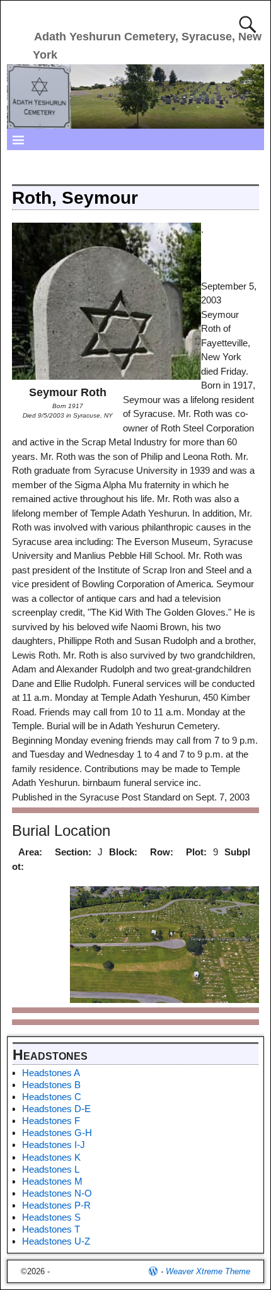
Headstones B (51, 1084)
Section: (73, 852)
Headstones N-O (57, 1193)
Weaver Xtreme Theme (208, 1271)
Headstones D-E (56, 1108)
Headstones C (51, 1096)
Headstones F (51, 1120)
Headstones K (51, 1157)
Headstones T (51, 1229)
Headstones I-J (53, 1144)
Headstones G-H (57, 1132)
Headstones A (51, 1072)
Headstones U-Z (56, 1241)
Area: (30, 852)
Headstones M (52, 1181)
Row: (161, 852)
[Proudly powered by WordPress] (153, 1271)
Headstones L (50, 1169)
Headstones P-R (56, 1205)
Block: (123, 852)
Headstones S (51, 1217)
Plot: (196, 852)
